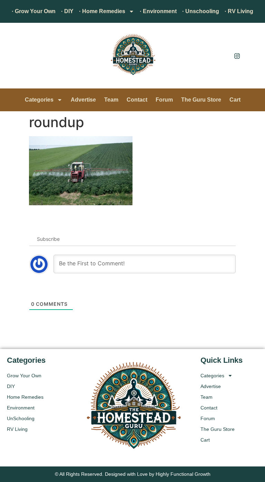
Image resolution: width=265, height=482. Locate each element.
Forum (164, 100)
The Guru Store (201, 100)
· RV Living (239, 11)
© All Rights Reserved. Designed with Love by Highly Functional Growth (132, 474)
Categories (39, 100)
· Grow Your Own (34, 11)
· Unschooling (200, 11)
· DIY (67, 11)
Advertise (83, 100)
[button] (15, 57)
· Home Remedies (102, 11)
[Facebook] (221, 55)
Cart (235, 100)
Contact (137, 100)
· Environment (158, 11)
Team (111, 100)
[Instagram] (237, 55)
